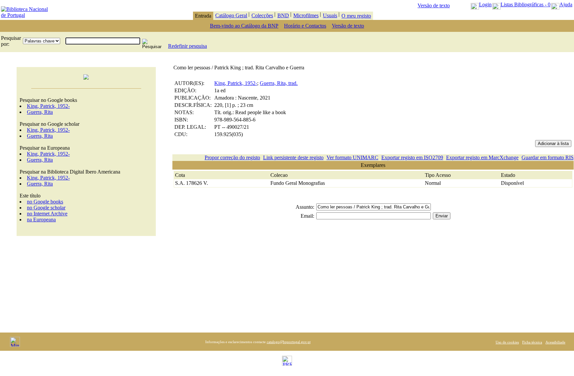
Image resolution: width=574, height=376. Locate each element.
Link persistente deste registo (293, 157)
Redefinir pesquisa (187, 46)
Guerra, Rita (40, 112)
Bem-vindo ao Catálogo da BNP (244, 26)
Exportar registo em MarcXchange (482, 157)
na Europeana (41, 219)
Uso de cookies (507, 342)
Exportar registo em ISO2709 (412, 157)
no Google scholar (46, 207)
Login (485, 4)
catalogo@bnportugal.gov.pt (289, 342)
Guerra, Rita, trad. (279, 83)
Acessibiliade (555, 342)
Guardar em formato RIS (548, 157)
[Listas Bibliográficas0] (496, 4)
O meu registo (356, 16)
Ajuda (565, 4)
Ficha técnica (532, 342)
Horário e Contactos (305, 26)
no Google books (45, 201)
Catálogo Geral (231, 15)
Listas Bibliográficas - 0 (525, 4)
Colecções (262, 15)
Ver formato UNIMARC (352, 157)
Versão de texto (434, 5)
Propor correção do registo (232, 157)
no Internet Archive (47, 213)
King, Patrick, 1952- (48, 106)
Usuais (330, 15)
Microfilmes (306, 15)
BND (283, 15)
